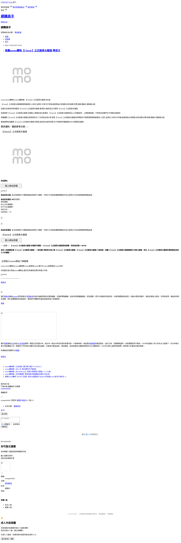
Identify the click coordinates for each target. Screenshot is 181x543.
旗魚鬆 (92, 343)
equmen (15, 296)
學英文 (3, 357)
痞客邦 (19, 400)
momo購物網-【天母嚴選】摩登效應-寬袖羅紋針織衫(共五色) (27, 374)
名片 (6, 42)
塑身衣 (3, 282)
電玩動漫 (18, 32)
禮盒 (17, 350)
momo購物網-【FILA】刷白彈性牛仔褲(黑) (20, 369)
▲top (3, 410)
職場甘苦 (17, 406)
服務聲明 (110, 514)
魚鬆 (2, 303)
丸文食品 (21, 343)
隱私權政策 (102, 514)
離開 (12, 539)
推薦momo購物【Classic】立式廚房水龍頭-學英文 (32, 50)
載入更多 (4, 414)
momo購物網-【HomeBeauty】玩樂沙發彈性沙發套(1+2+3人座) (28, 371)
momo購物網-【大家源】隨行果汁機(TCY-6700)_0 (23, 366)
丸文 (12, 343)
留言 (23, 400)
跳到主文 (4, 22)
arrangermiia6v (6, 388)
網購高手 (7, 16)
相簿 (6, 37)
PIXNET (74, 514)
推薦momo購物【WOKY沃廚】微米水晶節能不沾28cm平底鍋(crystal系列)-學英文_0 (35, 377)
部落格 (7, 39)
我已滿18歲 (5, 539)
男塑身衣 (30, 296)
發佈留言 (4, 427)
